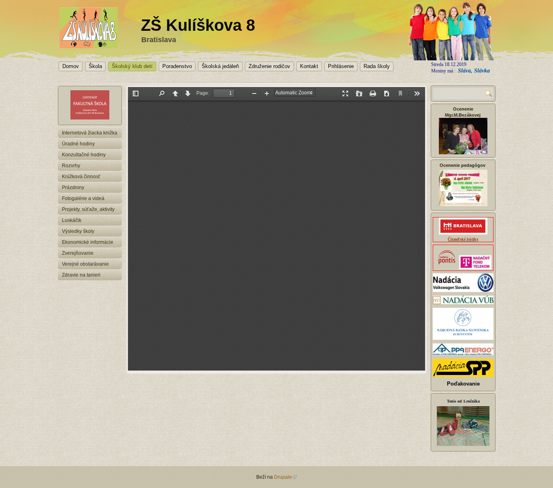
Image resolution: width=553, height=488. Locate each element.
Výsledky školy (78, 231)
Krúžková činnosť (81, 176)
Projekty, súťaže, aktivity (88, 209)
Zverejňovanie (78, 253)
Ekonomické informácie (87, 242)
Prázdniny (73, 187)
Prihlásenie (341, 66)
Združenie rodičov (269, 66)
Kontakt (309, 66)
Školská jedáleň (220, 66)
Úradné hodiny (78, 144)
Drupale (283, 477)
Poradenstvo (177, 66)
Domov (70, 66)
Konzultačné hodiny (84, 155)
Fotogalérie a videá (83, 198)
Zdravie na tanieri (81, 275)
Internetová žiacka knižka (89, 133)
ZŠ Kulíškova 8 (198, 25)
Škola (95, 66)
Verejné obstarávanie (85, 264)
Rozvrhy (71, 165)
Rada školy (377, 66)
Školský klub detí (132, 66)
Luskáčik (71, 220)
